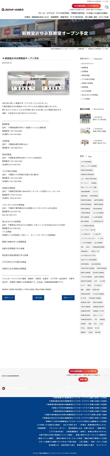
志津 (95, 281)
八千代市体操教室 (86, 162)
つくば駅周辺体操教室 (87, 226)
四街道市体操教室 (86, 200)
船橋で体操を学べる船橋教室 (14, 241)
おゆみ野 (83, 298)
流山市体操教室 (95, 264)
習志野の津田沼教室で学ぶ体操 (15, 255)
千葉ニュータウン (98, 315)
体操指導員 (84, 196)
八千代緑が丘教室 (28, 289)
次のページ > (68, 297)
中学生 (83, 328)
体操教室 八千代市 (98, 311)
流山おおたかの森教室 (90, 95)
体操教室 (102, 319)
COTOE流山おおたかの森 (88, 255)
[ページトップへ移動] (106, 375)
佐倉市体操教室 (98, 200)
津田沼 (89, 285)
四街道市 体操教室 (86, 281)
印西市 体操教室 (101, 268)
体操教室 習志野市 (98, 307)
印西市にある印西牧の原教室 (14, 268)
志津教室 (11, 289)
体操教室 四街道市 (86, 319)
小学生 (101, 324)
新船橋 (88, 290)
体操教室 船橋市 (85, 294)
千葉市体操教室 (97, 209)
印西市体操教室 (85, 209)
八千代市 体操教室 (86, 277)
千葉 (95, 319)
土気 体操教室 (98, 243)
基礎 (90, 324)
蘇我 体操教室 (85, 217)
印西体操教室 (94, 196)
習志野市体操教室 (86, 204)
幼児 (95, 324)
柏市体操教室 (85, 264)
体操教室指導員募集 (98, 247)
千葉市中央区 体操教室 (87, 268)
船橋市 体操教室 (85, 273)
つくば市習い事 (85, 234)
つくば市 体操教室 (86, 243)
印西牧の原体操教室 (87, 170)
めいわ (83, 285)
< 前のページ (8, 297)
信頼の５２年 (95, 251)
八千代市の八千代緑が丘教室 (14, 262)
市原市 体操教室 (97, 302)
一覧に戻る (38, 297)
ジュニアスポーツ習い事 (88, 230)
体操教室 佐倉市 (85, 315)
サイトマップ (101, 445)
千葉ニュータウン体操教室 (88, 166)
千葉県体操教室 (85, 213)
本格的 (91, 332)
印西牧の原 (95, 290)
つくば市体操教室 (97, 217)
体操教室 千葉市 (85, 302)
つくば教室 (86, 99)
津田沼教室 (18, 289)
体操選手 (83, 324)
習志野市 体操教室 (98, 273)
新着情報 (48, 289)
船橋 (82, 290)
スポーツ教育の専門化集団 (88, 179)
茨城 (82, 247)
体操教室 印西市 (85, 311)
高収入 (88, 247)
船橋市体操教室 (98, 204)
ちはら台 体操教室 (98, 213)
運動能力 (83, 332)
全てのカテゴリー (88, 63)
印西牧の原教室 (40, 289)
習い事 (97, 328)
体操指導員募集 (85, 191)
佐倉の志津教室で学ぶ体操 (13, 248)
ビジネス (95, 191)
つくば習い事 (96, 234)
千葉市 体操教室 (85, 307)
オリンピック (85, 183)
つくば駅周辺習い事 (97, 221)
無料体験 (97, 332)
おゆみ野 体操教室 (98, 294)
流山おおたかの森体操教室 (88, 260)
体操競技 (93, 183)
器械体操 (90, 328)
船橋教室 (5, 289)
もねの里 (102, 281)
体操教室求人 (85, 251)
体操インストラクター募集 (88, 187)
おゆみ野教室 (86, 91)
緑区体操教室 (85, 221)
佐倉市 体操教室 (99, 277)
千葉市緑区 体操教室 (95, 298)
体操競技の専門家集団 (87, 174)
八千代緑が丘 (98, 285)
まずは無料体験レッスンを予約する (86, 6)
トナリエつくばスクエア (88, 238)
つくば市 (100, 238)
